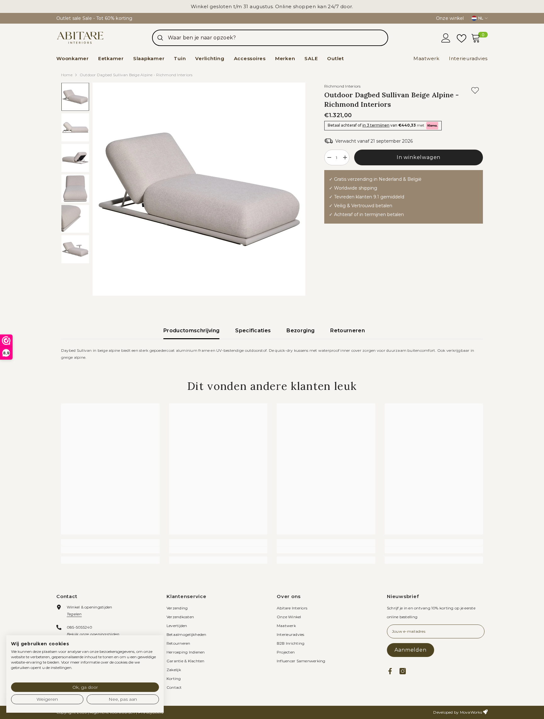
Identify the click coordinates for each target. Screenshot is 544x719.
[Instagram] (403, 671)
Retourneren (347, 331)
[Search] (270, 38)
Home (66, 74)
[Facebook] (390, 671)
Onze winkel (450, 18)
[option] (199, 189)
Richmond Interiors (342, 86)
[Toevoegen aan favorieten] (475, 90)
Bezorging (300, 331)
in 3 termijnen (375, 125)
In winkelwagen (418, 157)
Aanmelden (410, 650)
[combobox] (278, 37)
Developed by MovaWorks (457, 712)
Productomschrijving (191, 331)
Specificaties (253, 331)
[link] (110, 549)
